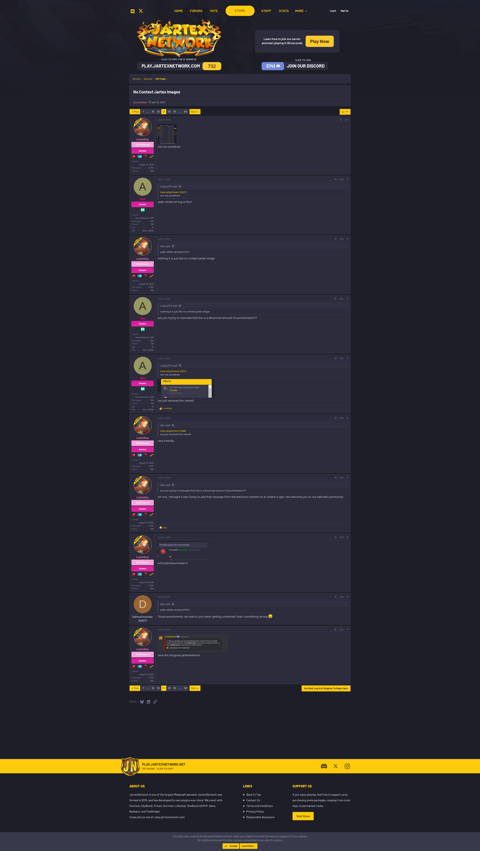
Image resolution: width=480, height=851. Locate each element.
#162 (341, 179)
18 (169, 111)
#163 (341, 239)
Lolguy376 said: (168, 186)
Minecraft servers (185, 794)
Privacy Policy (255, 811)
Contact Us (253, 800)
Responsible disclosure (260, 817)
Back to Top (253, 794)
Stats (284, 11)
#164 (341, 298)
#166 (341, 418)
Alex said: (165, 246)
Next (193, 111)
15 (153, 111)
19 (174, 111)
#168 (341, 537)
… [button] (148, 111)
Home (178, 11)
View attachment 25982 (173, 431)
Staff (266, 11)
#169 (341, 596)
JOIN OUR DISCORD (306, 65)
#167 (341, 477)
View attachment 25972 (173, 192)
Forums (196, 11)
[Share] (340, 119)
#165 (341, 358)
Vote (214, 11)
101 (185, 111)
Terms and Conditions (259, 805)
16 (158, 111)
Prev (136, 111)
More (299, 11)
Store (240, 10)
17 (164, 111)
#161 (346, 119)
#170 (341, 629)
